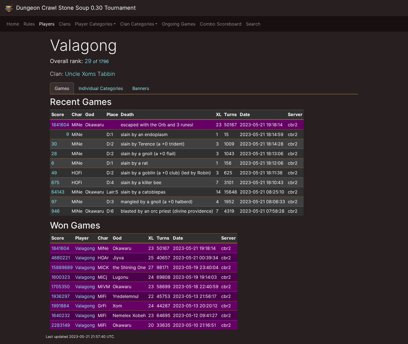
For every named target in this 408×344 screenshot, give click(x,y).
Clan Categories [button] (137, 24)
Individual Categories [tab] (101, 88)
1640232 (60, 315)
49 (54, 172)
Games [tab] (62, 88)
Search (253, 24)
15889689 (62, 267)
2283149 (60, 325)
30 (54, 144)
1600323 (60, 277)
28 (54, 153)
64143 (57, 192)
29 (97, 61)
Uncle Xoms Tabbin (90, 74)
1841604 (60, 124)
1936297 (60, 296)
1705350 (60, 286)
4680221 (60, 257)
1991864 (60, 305)
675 (55, 182)
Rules (29, 24)
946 (55, 211)
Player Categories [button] (93, 24)
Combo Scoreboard (220, 24)
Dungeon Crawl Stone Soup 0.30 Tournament (75, 7)
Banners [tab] (140, 88)
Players (46, 24)
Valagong (85, 248)
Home (13, 24)
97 (54, 201)
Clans (64, 24)
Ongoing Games (178, 24)
